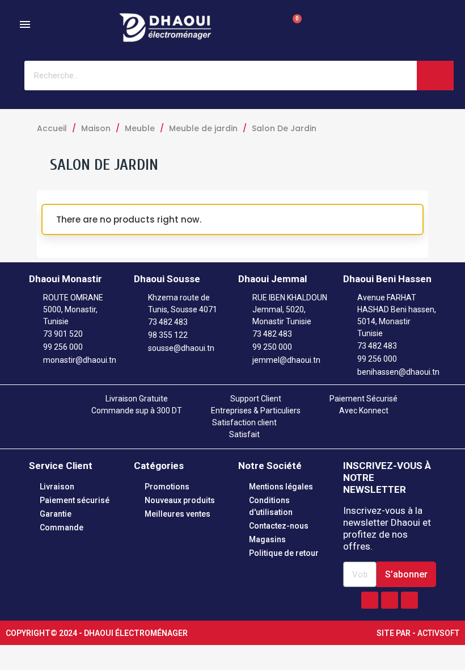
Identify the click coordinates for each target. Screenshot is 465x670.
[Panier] (290, 27)
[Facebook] (369, 600)
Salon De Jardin (104, 165)
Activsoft (438, 633)
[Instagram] (389, 600)
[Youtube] (409, 600)
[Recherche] (435, 75)
